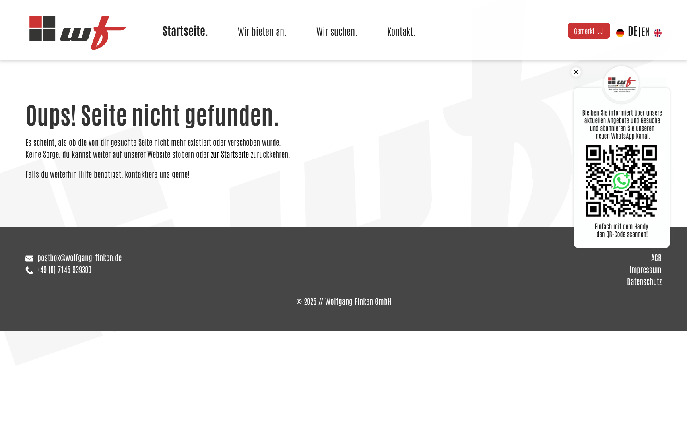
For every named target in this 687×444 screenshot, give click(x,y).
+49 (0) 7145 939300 (64, 269)
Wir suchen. (336, 31)
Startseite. (185, 30)
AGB (656, 257)
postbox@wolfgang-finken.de (79, 257)
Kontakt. (401, 31)
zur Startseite (230, 154)
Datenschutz (644, 281)
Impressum (645, 269)
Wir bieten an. (262, 31)
